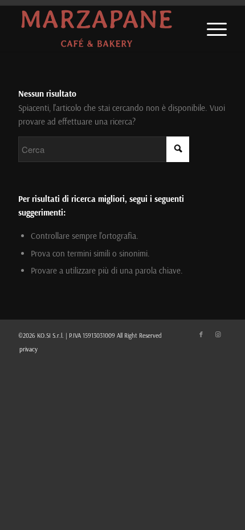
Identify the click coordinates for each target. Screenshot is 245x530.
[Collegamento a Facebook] (201, 334)
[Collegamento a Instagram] (218, 334)
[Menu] (211, 28)
